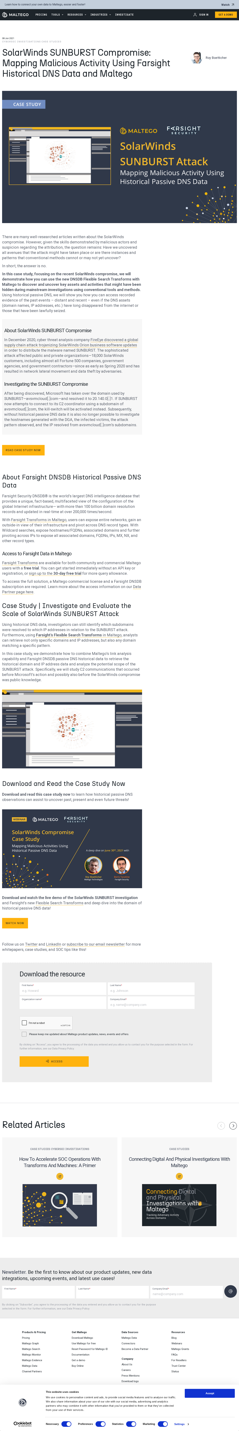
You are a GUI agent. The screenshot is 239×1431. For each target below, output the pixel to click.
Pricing (26, 1337)
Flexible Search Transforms (59, 903)
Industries (99, 14)
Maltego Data (29, 1365)
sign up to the (55, 573)
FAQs (174, 1354)
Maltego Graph (30, 1343)
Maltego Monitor (31, 1354)
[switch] (101, 1424)
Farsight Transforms (20, 563)
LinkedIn (53, 944)
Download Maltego (82, 1337)
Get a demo (78, 1360)
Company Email (118, 999)
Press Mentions (131, 1375)
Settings (179, 1424)
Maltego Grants (180, 1349)
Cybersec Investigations (21, 41)
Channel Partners (32, 1371)
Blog (174, 1337)
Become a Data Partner (135, 1349)
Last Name (116, 985)
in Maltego (79, 635)
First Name (28, 985)
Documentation (80, 1354)
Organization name (32, 999)
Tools (55, 14)
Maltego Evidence (32, 1360)
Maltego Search (31, 1349)
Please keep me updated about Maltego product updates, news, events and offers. (79, 1034)
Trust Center (178, 1365)
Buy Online (78, 1365)
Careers (126, 1370)
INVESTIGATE (124, 14)
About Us (127, 1364)
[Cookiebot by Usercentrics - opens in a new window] (22, 1424)
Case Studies (51, 41)
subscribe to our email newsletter (96, 944)
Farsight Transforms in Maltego (38, 520)
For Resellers (179, 1360)
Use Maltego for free (84, 1343)
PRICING (41, 14)
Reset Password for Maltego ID (90, 1349)
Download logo (130, 1381)
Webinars (176, 1343)
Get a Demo (226, 14)
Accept (210, 1393)
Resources (75, 14)
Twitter (31, 944)
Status (175, 1371)
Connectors (128, 1343)
